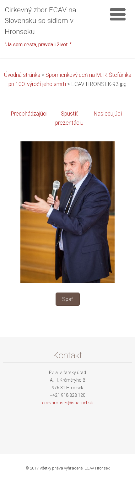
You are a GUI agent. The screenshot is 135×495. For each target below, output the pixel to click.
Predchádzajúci (29, 114)
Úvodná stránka (22, 75)
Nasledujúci (108, 114)
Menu (117, 14)
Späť (67, 299)
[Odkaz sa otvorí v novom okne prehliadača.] (67, 212)
